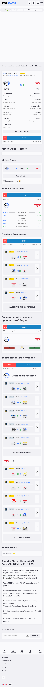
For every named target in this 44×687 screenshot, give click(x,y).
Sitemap (4, 667)
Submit (35, 635)
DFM (5, 601)
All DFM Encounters (22, 452)
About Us (5, 657)
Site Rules (5, 664)
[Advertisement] (22, 37)
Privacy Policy (6, 660)
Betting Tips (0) (22, 131)
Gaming (16, 10)
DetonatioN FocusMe (11, 578)
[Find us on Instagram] (3, 677)
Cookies (4, 671)
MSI (4, 73)
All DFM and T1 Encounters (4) (22, 307)
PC (11, 10)
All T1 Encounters (22, 538)
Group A (11, 73)
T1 (24, 578)
